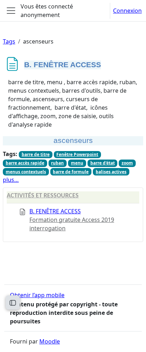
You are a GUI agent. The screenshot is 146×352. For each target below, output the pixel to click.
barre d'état (102, 163)
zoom (127, 163)
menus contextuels (26, 172)
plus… (11, 180)
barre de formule (71, 172)
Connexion (127, 11)
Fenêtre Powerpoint (77, 154)
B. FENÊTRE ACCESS (55, 211)
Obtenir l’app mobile (37, 295)
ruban (57, 163)
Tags (9, 41)
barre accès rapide (25, 163)
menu (77, 163)
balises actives (111, 172)
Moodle (49, 341)
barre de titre (36, 154)
